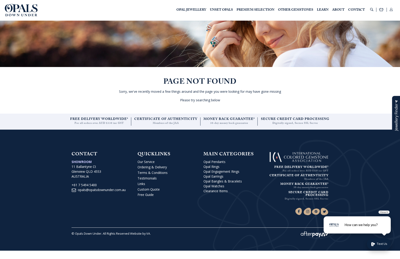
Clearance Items (215, 191)
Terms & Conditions (153, 172)
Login (391, 9)
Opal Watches (213, 186)
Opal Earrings (213, 176)
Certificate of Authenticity (165, 119)
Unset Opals (221, 10)
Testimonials (147, 178)
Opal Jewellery (191, 10)
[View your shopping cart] (381, 10)
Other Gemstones (295, 10)
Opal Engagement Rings (221, 171)
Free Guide (146, 194)
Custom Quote (149, 189)
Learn (322, 10)
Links (141, 184)
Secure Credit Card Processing (295, 119)
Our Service (146, 162)
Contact (356, 10)
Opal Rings (211, 166)
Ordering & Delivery (152, 167)
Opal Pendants (214, 162)
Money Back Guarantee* (229, 119)
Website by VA (140, 233)
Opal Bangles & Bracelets (222, 181)
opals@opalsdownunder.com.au (102, 190)
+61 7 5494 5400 (84, 185)
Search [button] (372, 9)
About (338, 10)
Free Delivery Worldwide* (99, 119)
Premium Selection (255, 10)
